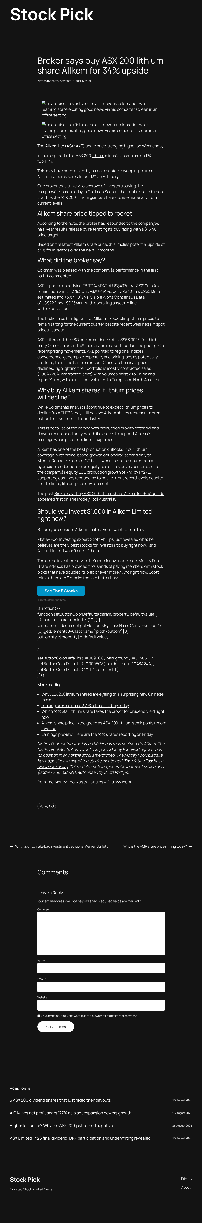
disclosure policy (52, 766)
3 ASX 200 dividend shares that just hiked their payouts (60, 1100)
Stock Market (83, 81)
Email (41, 979)
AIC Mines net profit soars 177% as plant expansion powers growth (70, 1113)
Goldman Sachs (102, 191)
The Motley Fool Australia (92, 499)
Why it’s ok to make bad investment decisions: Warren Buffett (61, 846)
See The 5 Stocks (61, 590)
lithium (98, 155)
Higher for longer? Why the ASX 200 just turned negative (61, 1125)
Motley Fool (48, 743)
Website (42, 997)
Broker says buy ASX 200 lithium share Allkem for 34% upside (109, 493)
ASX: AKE (75, 146)
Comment (44, 909)
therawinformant (60, 81)
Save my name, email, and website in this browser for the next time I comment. (89, 1016)
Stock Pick (51, 14)
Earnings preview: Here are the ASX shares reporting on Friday (97, 734)
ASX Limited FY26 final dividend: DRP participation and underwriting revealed (80, 1138)
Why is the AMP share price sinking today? (155, 846)
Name (41, 960)
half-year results (52, 229)
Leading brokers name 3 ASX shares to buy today (85, 705)
